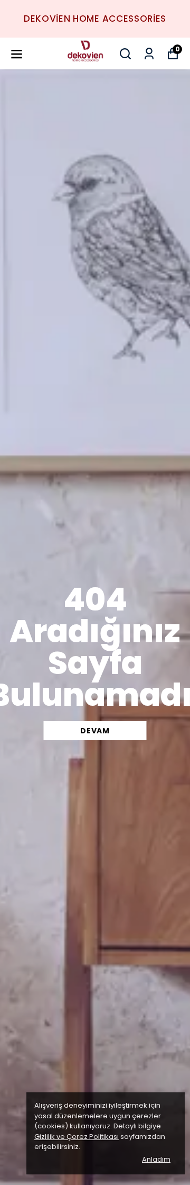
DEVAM (95, 730)
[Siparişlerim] (149, 53)
